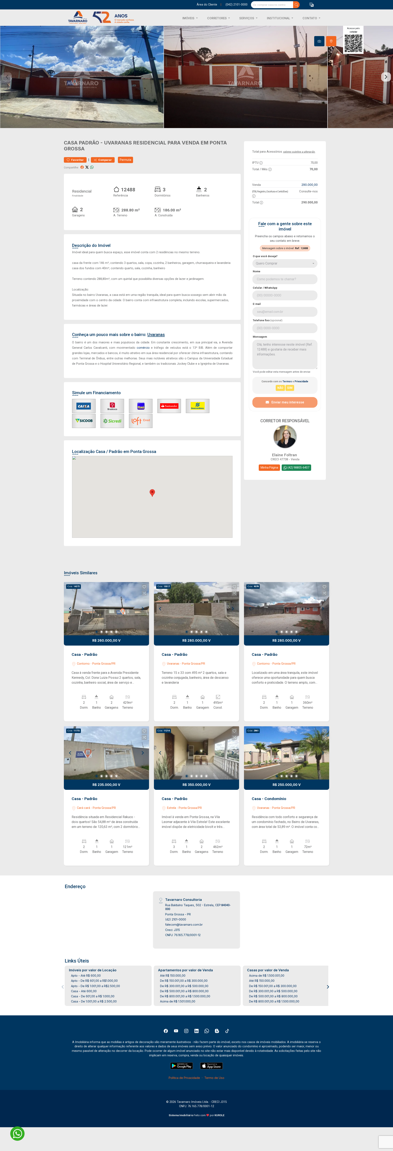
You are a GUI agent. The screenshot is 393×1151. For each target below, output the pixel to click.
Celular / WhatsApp (265, 287)
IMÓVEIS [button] (188, 18)
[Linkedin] (196, 1031)
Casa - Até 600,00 (84, 991)
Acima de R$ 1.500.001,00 (266, 975)
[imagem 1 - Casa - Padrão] (106, 608)
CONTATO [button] (310, 18)
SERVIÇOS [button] (247, 18)
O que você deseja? (265, 256)
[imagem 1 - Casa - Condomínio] (286, 753)
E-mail (257, 303)
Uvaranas (118, 143)
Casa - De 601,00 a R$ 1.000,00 (92, 996)
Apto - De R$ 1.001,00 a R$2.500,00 (95, 986)
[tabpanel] (196, 77)
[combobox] (284, 263)
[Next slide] (386, 77)
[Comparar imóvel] (144, 593)
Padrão (89, 143)
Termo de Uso (214, 1077)
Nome (256, 271)
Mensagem (260, 336)
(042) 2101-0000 (236, 4)
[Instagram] (186, 1031)
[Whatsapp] (207, 1031)
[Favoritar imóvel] (144, 587)
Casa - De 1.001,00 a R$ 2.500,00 (94, 1001)
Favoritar (77, 159)
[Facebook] (166, 1031)
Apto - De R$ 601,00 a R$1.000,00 (94, 980)
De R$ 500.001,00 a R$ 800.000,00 (184, 991)
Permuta (125, 159)
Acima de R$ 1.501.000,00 (177, 1001)
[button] (311, 5)
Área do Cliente (207, 4)
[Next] (142, 608)
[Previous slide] (7, 77)
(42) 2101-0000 (175, 919)
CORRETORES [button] (217, 18)
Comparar (105, 159)
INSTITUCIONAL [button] (279, 18)
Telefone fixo (267, 320)
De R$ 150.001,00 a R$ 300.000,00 (184, 980)
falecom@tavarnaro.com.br (184, 924)
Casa (71, 143)
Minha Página (269, 467)
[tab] (319, 41)
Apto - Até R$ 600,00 (86, 975)
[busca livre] (296, 4)
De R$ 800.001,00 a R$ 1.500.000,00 (185, 996)
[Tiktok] (227, 1031)
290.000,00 (310, 185)
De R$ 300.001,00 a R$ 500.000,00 (184, 986)
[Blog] (217, 1031)
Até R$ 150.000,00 (172, 975)
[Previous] (70, 608)
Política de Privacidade (184, 1077)
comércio (143, 348)
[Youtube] (176, 1031)
